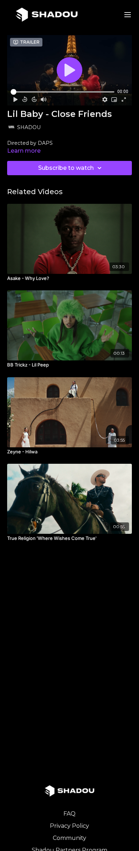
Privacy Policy (69, 825)
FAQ (69, 813)
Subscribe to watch (66, 167)
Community (69, 838)
